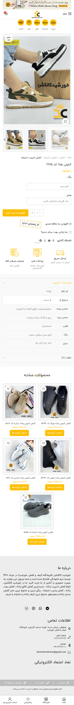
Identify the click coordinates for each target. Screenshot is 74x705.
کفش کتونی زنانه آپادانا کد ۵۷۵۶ (38, 532)
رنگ (69, 177)
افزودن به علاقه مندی (56, 224)
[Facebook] (53, 240)
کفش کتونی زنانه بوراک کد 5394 (56, 423)
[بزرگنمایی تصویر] (65, 121)
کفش (62, 157)
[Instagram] (33, 608)
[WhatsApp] (45, 240)
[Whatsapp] (40, 608)
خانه (69, 157)
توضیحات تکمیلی (62, 282)
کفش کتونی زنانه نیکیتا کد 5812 (20, 423)
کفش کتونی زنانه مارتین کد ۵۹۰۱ (20, 478)
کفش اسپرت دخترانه (31, 157)
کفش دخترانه (50, 157)
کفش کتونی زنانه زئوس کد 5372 (56, 478)
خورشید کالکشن (25, 689)
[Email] (49, 240)
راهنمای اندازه (29, 224)
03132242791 (60, 638)
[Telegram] (40, 240)
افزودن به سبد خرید (15, 212)
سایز (68, 195)
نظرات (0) (66, 357)
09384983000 (59, 646)
